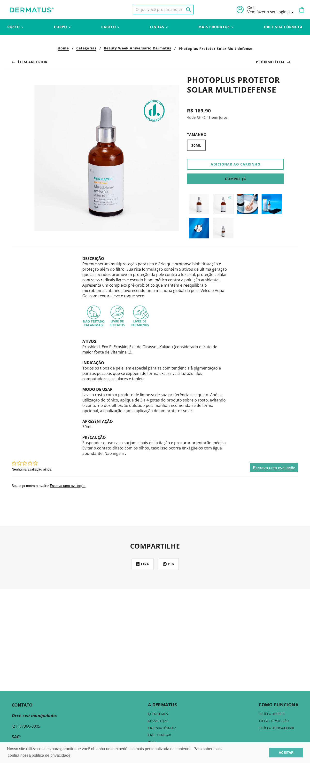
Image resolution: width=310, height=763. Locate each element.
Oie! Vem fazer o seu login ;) (269, 9)
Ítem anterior (32, 62)
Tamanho (197, 134)
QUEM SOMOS (158, 714)
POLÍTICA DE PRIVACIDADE (277, 728)
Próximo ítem (271, 62)
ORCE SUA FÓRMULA (162, 728)
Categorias (86, 48)
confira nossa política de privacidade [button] (39, 755)
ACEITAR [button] (286, 753)
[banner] (32, 9)
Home (63, 48)
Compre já (235, 178)
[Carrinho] (301, 9)
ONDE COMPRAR (159, 735)
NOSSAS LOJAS (158, 721)
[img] (163, 9)
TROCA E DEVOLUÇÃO (274, 721)
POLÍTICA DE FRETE (272, 714)
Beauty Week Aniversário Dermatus (137, 48)
